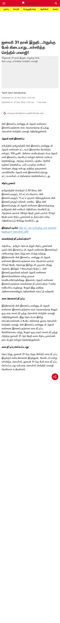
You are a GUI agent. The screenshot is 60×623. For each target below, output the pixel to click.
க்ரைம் (55, 9)
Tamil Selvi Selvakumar (14, 92)
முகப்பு (6, 9)
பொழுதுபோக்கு (29, 9)
